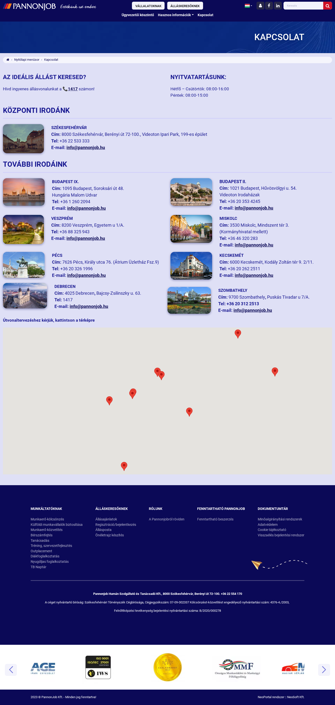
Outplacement (41, 551)
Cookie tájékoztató (272, 530)
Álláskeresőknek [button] (111, 509)
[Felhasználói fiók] (260, 6)
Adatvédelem (268, 525)
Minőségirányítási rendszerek (280, 519)
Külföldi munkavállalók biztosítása (57, 525)
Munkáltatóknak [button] (46, 509)
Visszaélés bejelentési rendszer (281, 535)
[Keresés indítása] (327, 6)
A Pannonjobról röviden (166, 519)
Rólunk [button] (155, 509)
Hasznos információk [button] (174, 15)
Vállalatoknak (148, 6)
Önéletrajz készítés (109, 535)
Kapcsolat (205, 15)
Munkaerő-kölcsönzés (47, 519)
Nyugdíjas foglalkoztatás (50, 562)
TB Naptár (38, 567)
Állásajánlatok (106, 519)
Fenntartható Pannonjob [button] (221, 509)
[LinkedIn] (278, 6)
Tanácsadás (40, 541)
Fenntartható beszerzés (215, 519)
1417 (73, 88)
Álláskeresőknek (185, 6)
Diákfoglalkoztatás (45, 556)
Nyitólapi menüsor (26, 59)
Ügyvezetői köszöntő (138, 15)
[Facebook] (269, 6)
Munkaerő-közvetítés (47, 530)
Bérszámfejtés (41, 535)
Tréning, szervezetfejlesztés (51, 546)
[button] (248, 6)
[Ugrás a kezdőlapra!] (56, 6)
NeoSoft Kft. (295, 697)
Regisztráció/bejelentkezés (115, 525)
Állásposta (103, 530)
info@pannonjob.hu (85, 147)
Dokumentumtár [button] (273, 509)
